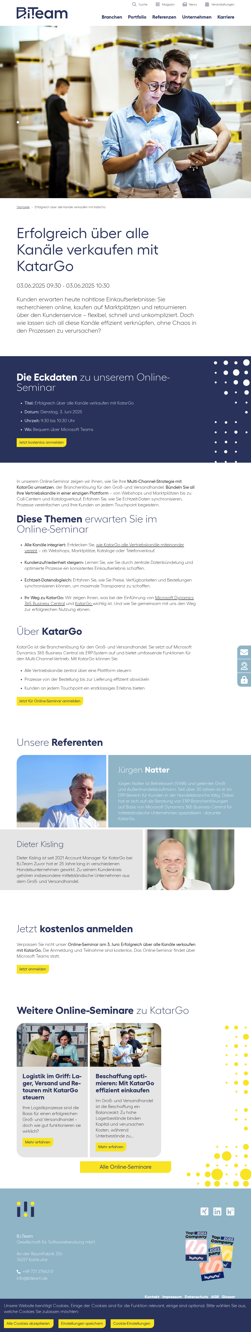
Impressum (172, 1297)
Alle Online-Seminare (126, 1167)
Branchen (112, 17)
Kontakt (152, 1297)
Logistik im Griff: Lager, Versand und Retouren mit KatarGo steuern (52, 1087)
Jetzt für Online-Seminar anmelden (49, 701)
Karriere (225, 17)
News (192, 4)
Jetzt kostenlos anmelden (41, 442)
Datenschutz (196, 1297)
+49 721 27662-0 (38, 1271)
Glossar (228, 1297)
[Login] (244, 680)
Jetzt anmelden (32, 969)
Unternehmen (197, 17)
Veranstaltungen (222, 4)
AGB (215, 1297)
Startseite (23, 207)
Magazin (168, 4)
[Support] (244, 666)
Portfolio (137, 17)
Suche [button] (142, 4)
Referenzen (164, 17)
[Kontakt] (244, 652)
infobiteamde (32, 1278)
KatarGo (84, 603)
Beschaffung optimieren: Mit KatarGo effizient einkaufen (125, 1083)
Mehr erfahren (37, 1142)
